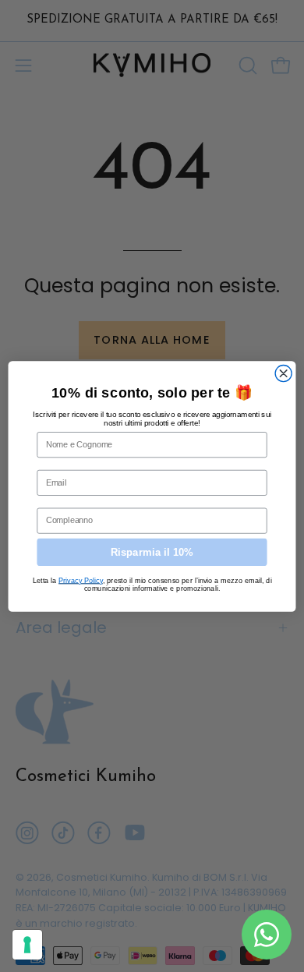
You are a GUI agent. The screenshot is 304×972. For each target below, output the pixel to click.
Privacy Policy (80, 579)
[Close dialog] (283, 373)
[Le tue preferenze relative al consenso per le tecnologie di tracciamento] (27, 945)
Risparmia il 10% (152, 551)
